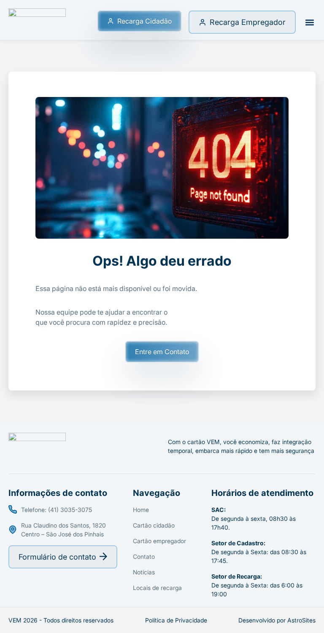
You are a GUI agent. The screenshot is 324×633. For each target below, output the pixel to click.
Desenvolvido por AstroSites (277, 620)
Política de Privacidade (176, 620)
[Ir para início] (37, 22)
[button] (309, 22)
